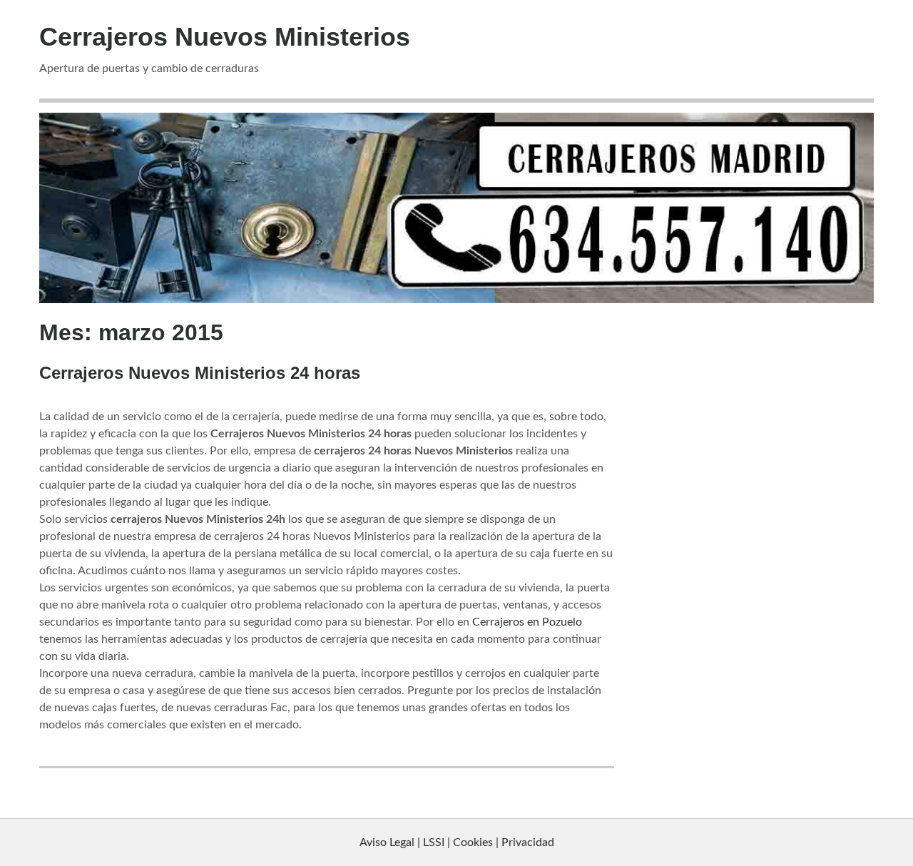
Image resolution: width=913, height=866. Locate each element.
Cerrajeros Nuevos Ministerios (224, 36)
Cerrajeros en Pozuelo (527, 622)
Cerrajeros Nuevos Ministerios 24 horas (199, 372)
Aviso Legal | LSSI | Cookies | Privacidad (456, 842)
